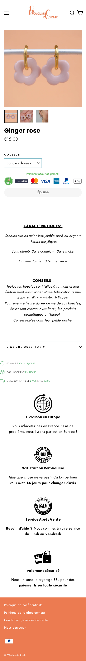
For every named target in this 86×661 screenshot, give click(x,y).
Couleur (12, 154)
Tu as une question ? (24, 347)
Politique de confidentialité (23, 605)
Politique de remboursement (24, 612)
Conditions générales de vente (26, 620)
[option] (43, 68)
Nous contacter (15, 627)
